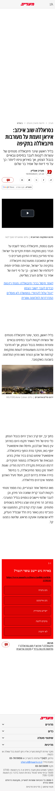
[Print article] (22, 180)
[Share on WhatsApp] (29, 180)
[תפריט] (52, 5)
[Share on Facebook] (43, 180)
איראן (38, 645)
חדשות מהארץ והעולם (35, 123)
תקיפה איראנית (23, 649)
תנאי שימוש (48, 786)
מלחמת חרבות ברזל (43, 649)
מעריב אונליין (37, 170)
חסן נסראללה (26, 645)
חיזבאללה (48, 645)
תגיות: (50, 643)
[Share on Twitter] (36, 180)
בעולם (20, 123)
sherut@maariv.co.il (31, 762)
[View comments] (8, 180)
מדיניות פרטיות (33, 786)
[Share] (50, 180)
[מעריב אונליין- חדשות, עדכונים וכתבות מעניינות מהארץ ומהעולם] (27, 4)
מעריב (50, 123)
